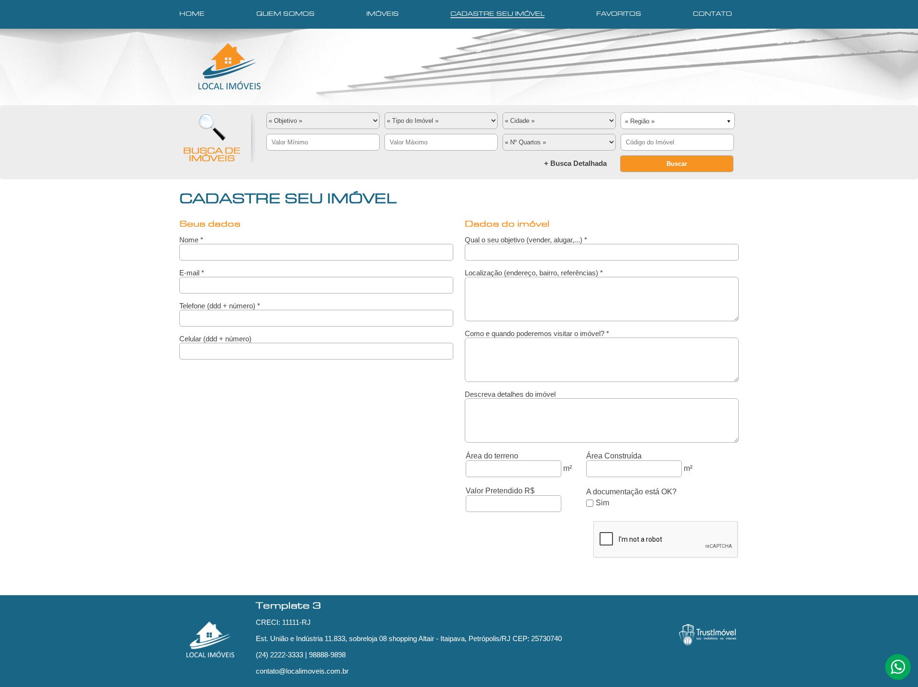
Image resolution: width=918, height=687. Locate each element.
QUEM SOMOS (285, 14)
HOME (192, 14)
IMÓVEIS (382, 14)
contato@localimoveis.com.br (302, 671)
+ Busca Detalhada (575, 163)
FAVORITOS (618, 14)
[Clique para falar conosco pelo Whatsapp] (898, 671)
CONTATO (712, 14)
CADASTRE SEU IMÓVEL (497, 14)
